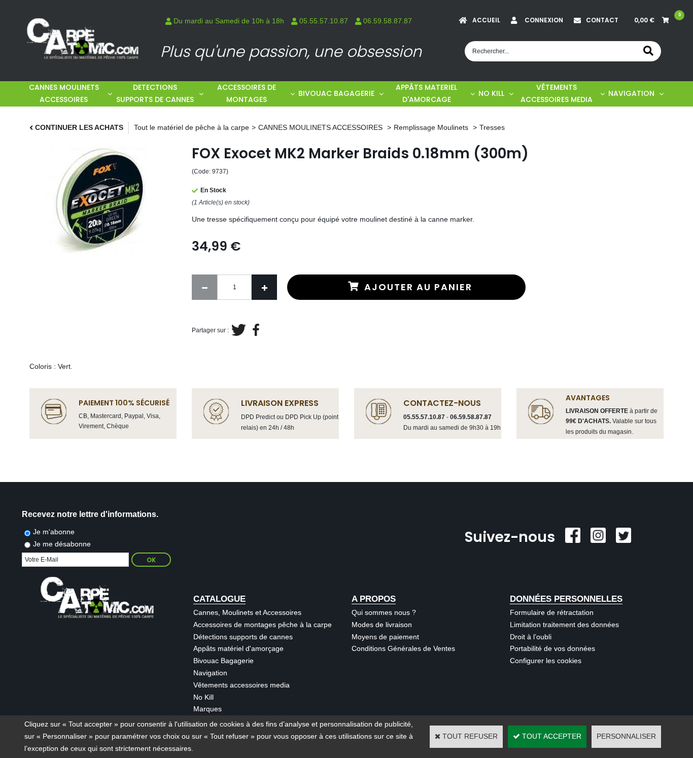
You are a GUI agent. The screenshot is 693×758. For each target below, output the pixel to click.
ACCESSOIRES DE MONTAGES (246, 93)
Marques (207, 709)
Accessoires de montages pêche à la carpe (262, 625)
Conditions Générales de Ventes (403, 648)
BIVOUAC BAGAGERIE (336, 93)
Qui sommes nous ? (384, 612)
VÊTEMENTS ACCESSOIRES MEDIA (557, 93)
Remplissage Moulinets (432, 127)
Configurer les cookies (545, 661)
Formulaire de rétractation (552, 612)
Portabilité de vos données (552, 648)
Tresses (492, 127)
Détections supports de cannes (243, 637)
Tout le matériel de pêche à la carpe (191, 127)
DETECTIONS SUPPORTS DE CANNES (155, 93)
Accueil (486, 20)
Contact (602, 20)
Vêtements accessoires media (241, 685)
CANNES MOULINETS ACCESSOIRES (64, 93)
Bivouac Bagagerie (223, 661)
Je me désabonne (62, 544)
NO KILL (491, 93)
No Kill (203, 697)
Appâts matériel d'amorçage (238, 648)
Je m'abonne (54, 532)
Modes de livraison (382, 625)
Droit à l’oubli (530, 637)
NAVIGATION (631, 93)
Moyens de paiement (385, 637)
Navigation (210, 673)
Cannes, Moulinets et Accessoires (247, 612)
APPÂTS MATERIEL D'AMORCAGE (426, 93)
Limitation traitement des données (564, 625)
